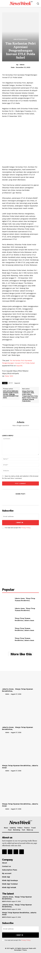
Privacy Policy (25, 527)
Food (9, 830)
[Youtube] (21, 851)
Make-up (30, 830)
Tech (23, 830)
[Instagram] (10, 851)
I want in (19, 522)
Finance (27, 828)
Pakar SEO (9, 376)
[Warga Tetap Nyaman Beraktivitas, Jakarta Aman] (7, 619)
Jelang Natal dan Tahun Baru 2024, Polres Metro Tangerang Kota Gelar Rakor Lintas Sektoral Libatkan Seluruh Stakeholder (30, 396)
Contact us (6, 866)
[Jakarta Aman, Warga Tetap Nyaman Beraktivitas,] (7, 599)
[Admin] (20, 413)
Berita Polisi (6, 901)
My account (6, 873)
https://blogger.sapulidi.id (20, 425)
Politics (19, 828)
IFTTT (11, 383)
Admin (22, 64)
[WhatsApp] (25, 499)
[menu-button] (3, 3)
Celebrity (13, 828)
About (4, 863)
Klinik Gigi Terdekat (10, 884)
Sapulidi (19, 366)
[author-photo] (3, 694)
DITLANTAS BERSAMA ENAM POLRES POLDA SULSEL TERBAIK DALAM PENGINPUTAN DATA (10, 394)
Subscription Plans (9, 870)
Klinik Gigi (6, 877)
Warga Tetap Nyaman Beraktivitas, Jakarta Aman (24, 619)
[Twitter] (15, 499)
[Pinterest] (20, 499)
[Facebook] (11, 499)
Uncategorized (20, 39)
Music (6, 828)
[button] (38, 3)
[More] (30, 499)
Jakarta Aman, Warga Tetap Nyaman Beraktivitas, (25, 599)
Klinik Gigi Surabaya (10, 880)
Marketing (16, 830)
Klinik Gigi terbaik (9, 887)
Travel (33, 828)
